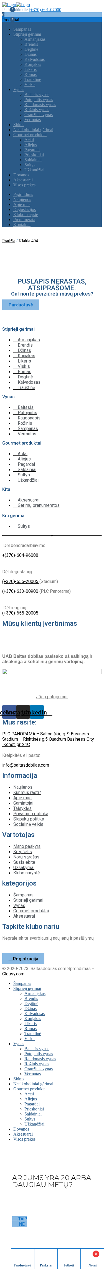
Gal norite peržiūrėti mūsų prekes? (52, 294)
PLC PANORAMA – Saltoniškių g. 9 (36, 734)
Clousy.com (13, 974)
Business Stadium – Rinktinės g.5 (45, 736)
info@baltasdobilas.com (25, 765)
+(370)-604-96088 (20, 555)
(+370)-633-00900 (20, 591)
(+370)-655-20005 (20, 581)
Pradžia (8, 240)
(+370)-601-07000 (45, 9)
